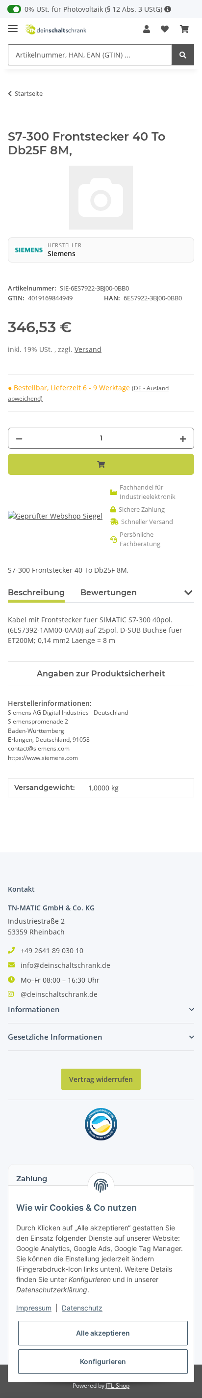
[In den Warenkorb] (16, 124)
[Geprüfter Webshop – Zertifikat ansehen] (55, 516)
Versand (88, 349)
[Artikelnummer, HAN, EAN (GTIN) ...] (183, 54)
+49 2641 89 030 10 (52, 950)
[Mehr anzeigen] (167, 9)
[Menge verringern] (19, 438)
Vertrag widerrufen (101, 1079)
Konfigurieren (103, 1361)
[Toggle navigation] (13, 24)
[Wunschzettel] (164, 29)
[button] (146, 29)
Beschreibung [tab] (36, 592)
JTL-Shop (117, 1385)
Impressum (33, 1308)
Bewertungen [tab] (108, 592)
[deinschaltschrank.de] (55, 29)
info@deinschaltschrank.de (65, 965)
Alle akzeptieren (103, 1333)
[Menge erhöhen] (183, 438)
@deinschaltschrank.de (59, 994)
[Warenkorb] (184, 29)
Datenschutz (82, 1308)
